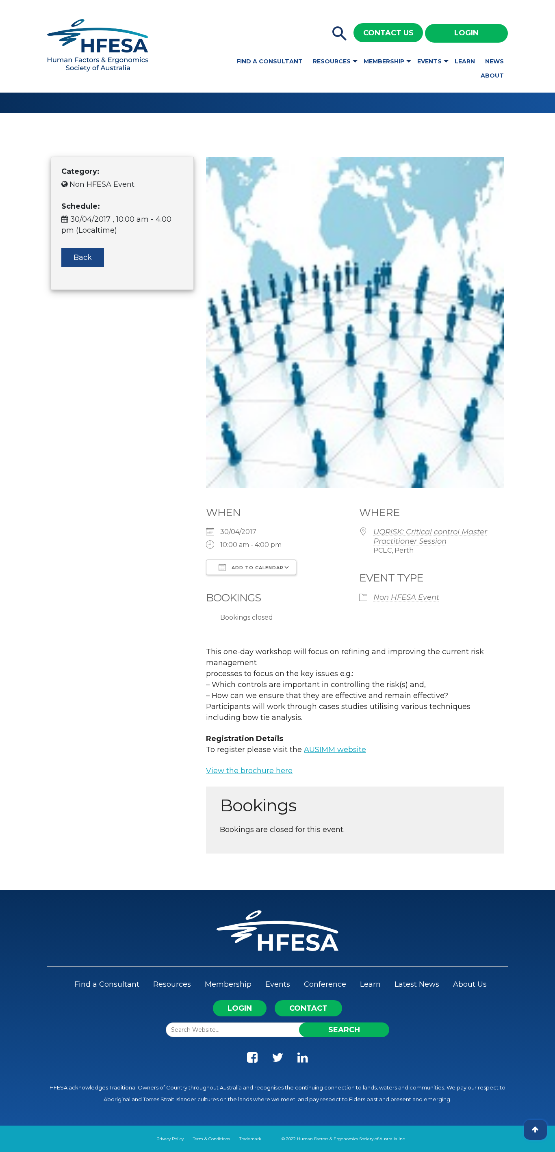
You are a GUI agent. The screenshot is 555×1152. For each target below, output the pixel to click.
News (494, 61)
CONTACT (308, 1008)
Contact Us (388, 32)
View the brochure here (249, 770)
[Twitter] (277, 1059)
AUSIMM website (335, 749)
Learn (465, 61)
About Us (470, 984)
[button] (340, 34)
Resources (332, 61)
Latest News (417, 984)
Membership (384, 61)
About (492, 75)
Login (466, 32)
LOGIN (240, 1008)
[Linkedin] (302, 1059)
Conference (325, 984)
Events (429, 61)
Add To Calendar (257, 568)
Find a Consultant (269, 61)
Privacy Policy (170, 1138)
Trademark (250, 1138)
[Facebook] (252, 1059)
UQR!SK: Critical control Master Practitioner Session (430, 536)
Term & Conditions (211, 1138)
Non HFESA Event (406, 597)
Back (83, 257)
